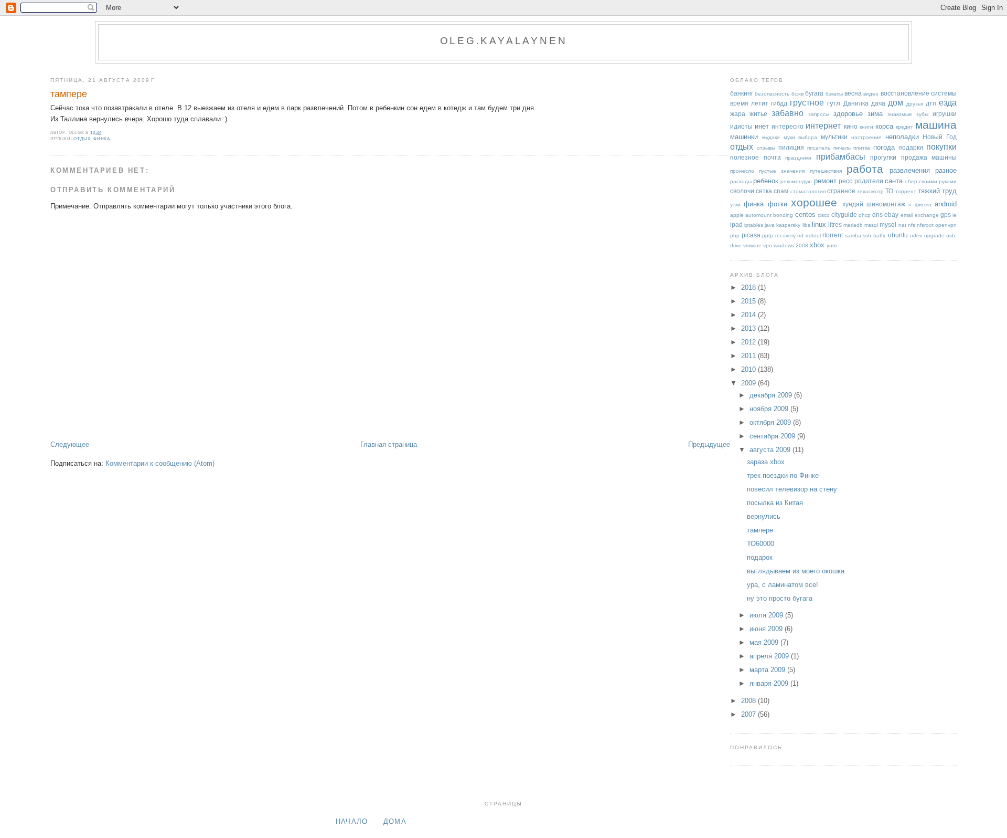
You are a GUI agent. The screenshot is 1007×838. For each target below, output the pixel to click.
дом (895, 102)
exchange (927, 215)
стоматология (808, 191)
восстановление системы (919, 93)
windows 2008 (791, 245)
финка (101, 139)
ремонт (825, 181)
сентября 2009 (773, 436)
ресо (846, 180)
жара (737, 113)
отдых (81, 139)
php (735, 235)
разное (946, 170)
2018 (749, 287)
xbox (817, 245)
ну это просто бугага (779, 598)
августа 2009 (770, 450)
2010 (749, 369)
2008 (749, 701)
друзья (914, 104)
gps (945, 214)
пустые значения (782, 171)
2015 (749, 301)
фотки (777, 204)
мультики (834, 136)
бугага (814, 93)
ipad (736, 224)
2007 (749, 714)
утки (735, 204)
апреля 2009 (770, 656)
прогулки (883, 157)
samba (853, 235)
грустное (807, 102)
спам (781, 190)
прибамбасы (840, 156)
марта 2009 (768, 670)
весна (853, 93)
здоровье (848, 114)
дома (394, 821)
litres (835, 224)
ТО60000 (760, 544)
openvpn (946, 225)
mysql (888, 224)
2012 (749, 342)
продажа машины (929, 157)
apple (737, 215)
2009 (749, 383)
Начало (352, 821)
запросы (818, 114)
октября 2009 (771, 422)
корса (884, 126)
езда (948, 102)
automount (758, 215)
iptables (753, 225)
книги (866, 127)
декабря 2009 (771, 395)
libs (806, 225)
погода (884, 147)
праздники (798, 158)
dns (877, 214)
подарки (910, 147)
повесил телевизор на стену (792, 489)
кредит (904, 127)
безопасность (772, 94)
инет (762, 126)
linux (819, 224)
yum (832, 245)
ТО (889, 190)
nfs (911, 225)
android (946, 204)
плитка (861, 148)
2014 (749, 315)
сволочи (742, 190)
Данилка (856, 103)
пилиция (791, 147)
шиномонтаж (885, 204)
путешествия (826, 171)
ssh (867, 235)
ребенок (765, 181)
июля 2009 (767, 615)
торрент (905, 191)
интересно (788, 126)
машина (936, 125)
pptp (767, 235)
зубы (922, 114)
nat (902, 225)
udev (916, 235)
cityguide (844, 214)
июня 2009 (767, 629)
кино (851, 126)
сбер (911, 181)
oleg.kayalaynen (503, 40)
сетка (764, 190)
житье (758, 113)
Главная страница (388, 444)
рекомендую (796, 181)
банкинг (741, 93)
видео (871, 94)
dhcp (865, 215)
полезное (744, 157)
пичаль (842, 148)
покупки (941, 146)
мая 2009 (764, 642)
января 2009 (769, 683)
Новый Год (940, 136)
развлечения (910, 170)
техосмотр (870, 191)
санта (894, 181)
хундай (852, 204)
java (770, 225)
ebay (891, 214)
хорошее (814, 202)
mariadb (853, 225)
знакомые (899, 114)
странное (841, 190)
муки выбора (801, 137)
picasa (751, 235)
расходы (741, 181)
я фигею (919, 204)
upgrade (934, 235)
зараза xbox (766, 462)
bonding (783, 215)
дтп (931, 103)
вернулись (763, 516)
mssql (871, 225)
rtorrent (832, 235)
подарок (760, 557)
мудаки (771, 137)
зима (875, 114)
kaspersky (788, 225)
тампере (68, 94)
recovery (785, 235)
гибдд (779, 103)
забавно (788, 113)
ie (954, 215)
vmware (752, 245)
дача (878, 103)
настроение (866, 137)
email (907, 215)
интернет (823, 125)
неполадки (902, 137)
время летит (749, 103)
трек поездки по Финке (783, 475)
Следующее (69, 444)
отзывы (766, 148)
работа (865, 169)
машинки (744, 137)
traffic (879, 235)
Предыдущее (709, 444)
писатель (818, 148)
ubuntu (898, 235)
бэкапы (834, 94)
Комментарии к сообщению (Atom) (160, 463)
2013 (749, 328)
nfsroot (925, 225)
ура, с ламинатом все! (782, 585)
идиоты (741, 126)
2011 (749, 356)
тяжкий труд (937, 191)
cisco (824, 215)
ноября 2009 (769, 409)
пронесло (742, 171)
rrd (800, 235)
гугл (833, 103)
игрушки (945, 113)
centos (805, 214)
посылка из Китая (775, 503)
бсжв (797, 94)
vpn (767, 245)
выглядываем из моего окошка (795, 571)
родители (868, 180)
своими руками (938, 181)
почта (772, 157)
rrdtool (813, 235)
